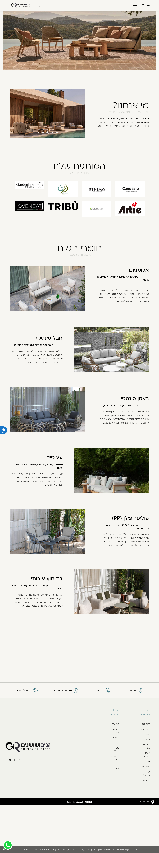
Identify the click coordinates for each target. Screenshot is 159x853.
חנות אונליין (145, 724)
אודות (147, 739)
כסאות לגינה (113, 737)
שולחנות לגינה (113, 742)
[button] (133, 5)
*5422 (147, 785)
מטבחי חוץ (145, 729)
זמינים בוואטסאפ (62, 690)
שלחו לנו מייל (24, 690)
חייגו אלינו (99, 690)
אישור (26, 849)
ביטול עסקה (145, 766)
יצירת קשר (145, 761)
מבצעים (115, 724)
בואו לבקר (131, 690)
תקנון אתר (145, 780)
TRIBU (147, 734)
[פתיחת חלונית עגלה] (143, 5)
